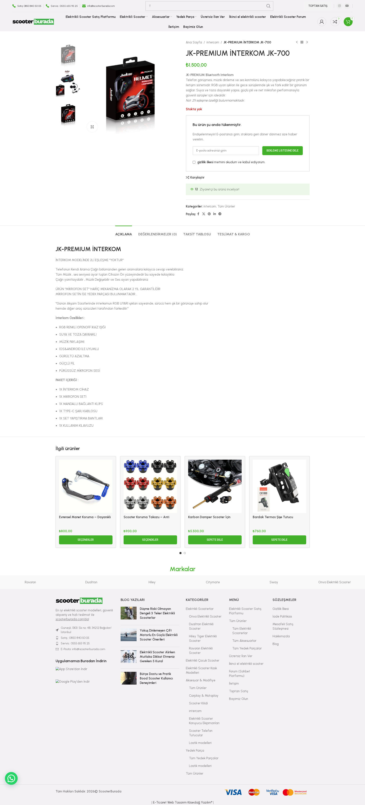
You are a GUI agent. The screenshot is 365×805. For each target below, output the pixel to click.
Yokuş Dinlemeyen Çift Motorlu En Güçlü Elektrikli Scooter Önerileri (158, 635)
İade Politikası (282, 616)
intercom (212, 42)
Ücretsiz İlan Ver (240, 656)
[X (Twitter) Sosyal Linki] (203, 214)
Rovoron (30, 582)
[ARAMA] (268, 6)
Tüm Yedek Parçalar (203, 758)
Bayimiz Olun (238, 699)
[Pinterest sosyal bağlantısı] (209, 214)
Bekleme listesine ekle (283, 150)
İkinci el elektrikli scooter (246, 664)
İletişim (234, 683)
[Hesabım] (321, 21)
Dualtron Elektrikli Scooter (201, 626)
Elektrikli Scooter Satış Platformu (245, 611)
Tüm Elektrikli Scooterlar (241, 631)
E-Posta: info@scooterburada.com (83, 649)
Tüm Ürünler (226, 206)
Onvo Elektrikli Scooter (334, 582)
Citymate (213, 582)
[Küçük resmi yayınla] (129, 614)
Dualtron (91, 582)
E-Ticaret (160, 802)
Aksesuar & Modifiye (200, 680)
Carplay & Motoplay (203, 696)
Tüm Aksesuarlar (244, 641)
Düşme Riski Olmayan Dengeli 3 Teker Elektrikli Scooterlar (157, 613)
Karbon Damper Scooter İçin (209, 517)
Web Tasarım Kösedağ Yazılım (189, 802)
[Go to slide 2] (185, 553)
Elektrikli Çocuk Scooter (202, 660)
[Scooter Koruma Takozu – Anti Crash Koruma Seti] (150, 486)
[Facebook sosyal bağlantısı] (198, 214)
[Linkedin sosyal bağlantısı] (214, 214)
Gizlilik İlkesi (281, 609)
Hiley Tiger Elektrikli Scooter (203, 638)
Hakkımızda (281, 636)
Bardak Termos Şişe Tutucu (273, 517)
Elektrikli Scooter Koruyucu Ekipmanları (204, 721)
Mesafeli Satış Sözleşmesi (283, 626)
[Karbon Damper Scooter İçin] (215, 486)
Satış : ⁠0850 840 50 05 (75, 638)
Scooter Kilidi (198, 703)
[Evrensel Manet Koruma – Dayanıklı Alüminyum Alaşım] (86, 486)
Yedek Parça (195, 750)
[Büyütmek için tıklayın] (92, 127)
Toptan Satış (317, 5)
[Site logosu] (33, 21)
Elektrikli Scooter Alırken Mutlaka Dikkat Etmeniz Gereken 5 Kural (157, 656)
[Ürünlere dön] (301, 42)
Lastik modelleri (200, 743)
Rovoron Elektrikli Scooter (201, 650)
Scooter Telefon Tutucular (200, 733)
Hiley (152, 582)
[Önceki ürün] (296, 42)
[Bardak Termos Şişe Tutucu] (279, 486)
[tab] (123, 232)
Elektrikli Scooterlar (200, 609)
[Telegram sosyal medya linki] (220, 214)
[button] (215, 539)
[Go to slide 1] (180, 553)
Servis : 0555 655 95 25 (75, 643)
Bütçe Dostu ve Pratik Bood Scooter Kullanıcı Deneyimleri (156, 678)
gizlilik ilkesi (205, 162)
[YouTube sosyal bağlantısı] (347, 6)
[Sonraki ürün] (307, 42)
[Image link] (79, 600)
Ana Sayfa (194, 42)
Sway (274, 582)
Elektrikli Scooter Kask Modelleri (201, 670)
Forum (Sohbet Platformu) (239, 673)
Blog (276, 644)
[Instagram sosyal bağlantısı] (339, 6)
